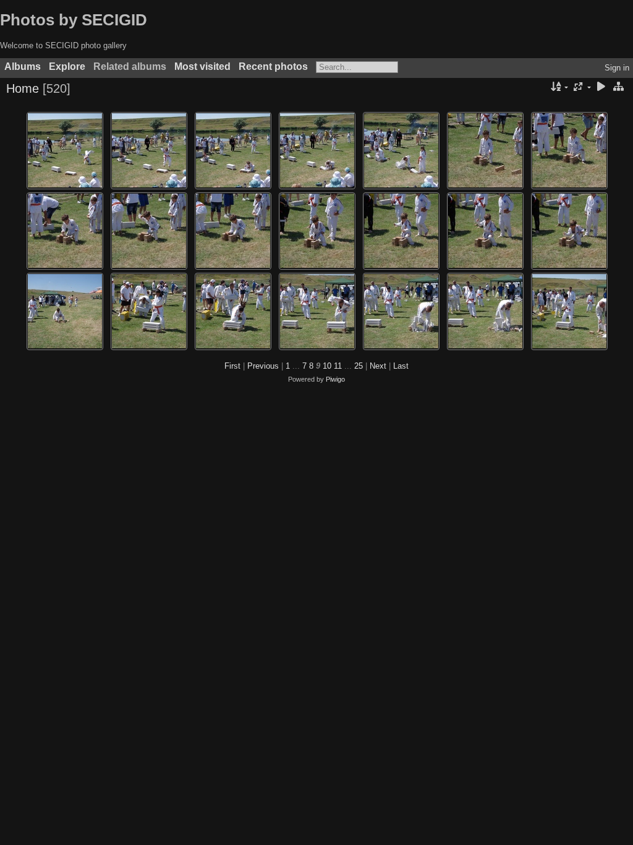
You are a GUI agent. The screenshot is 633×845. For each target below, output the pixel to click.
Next (378, 366)
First (232, 366)
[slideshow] (600, 87)
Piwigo (335, 379)
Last (401, 366)
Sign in (617, 67)
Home (22, 88)
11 (338, 366)
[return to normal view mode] (618, 87)
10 (327, 366)
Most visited (202, 66)
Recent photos (273, 66)
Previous (263, 366)
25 (358, 366)
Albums (22, 66)
